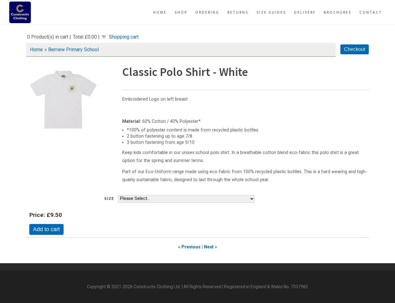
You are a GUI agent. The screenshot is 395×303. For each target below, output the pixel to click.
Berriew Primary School (73, 49)
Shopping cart (124, 37)
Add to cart (46, 229)
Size (109, 198)
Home (36, 49)
